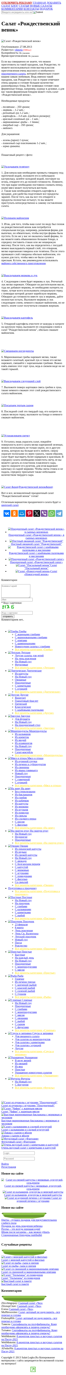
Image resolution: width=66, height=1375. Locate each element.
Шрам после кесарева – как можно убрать (25, 1232)
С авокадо (21, 861)
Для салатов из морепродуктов (32, 1039)
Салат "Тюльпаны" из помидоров (20, 1278)
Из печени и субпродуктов (30, 764)
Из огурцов (21, 809)
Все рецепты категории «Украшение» (37, 1075)
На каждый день (24, 957)
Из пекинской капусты (28, 848)
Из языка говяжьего (26, 770)
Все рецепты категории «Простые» (35, 972)
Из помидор (22, 812)
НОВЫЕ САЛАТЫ (41, 5)
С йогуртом (21, 1084)
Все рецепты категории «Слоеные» (35, 1030)
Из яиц (19, 1066)
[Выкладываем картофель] (17, 317)
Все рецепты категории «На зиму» (35, 827)
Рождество (21, 945)
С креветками (23, 685)
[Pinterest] (29, 513)
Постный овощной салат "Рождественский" (36, 544)
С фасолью (21, 824)
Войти (5, 1163)
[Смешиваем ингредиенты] (17, 351)
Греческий (21, 703)
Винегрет (20, 697)
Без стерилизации (25, 791)
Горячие (19, 978)
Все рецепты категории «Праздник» (36, 948)
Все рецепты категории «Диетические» (38, 691)
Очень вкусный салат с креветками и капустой (28, 1147)
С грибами (21, 906)
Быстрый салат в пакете (15, 1284)
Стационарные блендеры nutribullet (21, 1235)
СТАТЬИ (24, 5)
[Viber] (44, 513)
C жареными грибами (27, 634)
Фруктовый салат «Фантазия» (18, 1141)
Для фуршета (22, 719)
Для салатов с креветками (30, 1042)
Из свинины (22, 767)
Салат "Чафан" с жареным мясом (20, 1111)
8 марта (19, 927)
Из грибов (21, 797)
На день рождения (25, 658)
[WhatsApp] (51, 513)
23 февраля (21, 924)
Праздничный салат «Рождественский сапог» (36, 562)
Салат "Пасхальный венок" (40, 567)
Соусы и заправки (42, 1033)
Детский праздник (25, 936)
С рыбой (20, 915)
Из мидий (20, 740)
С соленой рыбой (25, 991)
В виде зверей (23, 1060)
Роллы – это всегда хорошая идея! (20, 1229)
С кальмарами (23, 909)
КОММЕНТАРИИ (12, 8)
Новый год (21, 773)
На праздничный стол (27, 725)
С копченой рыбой (26, 984)
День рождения (24, 930)
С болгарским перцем (27, 864)
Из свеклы (21, 815)
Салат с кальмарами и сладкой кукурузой (25, 1129)
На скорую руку (38, 830)
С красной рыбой (25, 988)
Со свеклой (21, 882)
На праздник (22, 903)
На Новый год (23, 661)
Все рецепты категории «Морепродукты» (39, 755)
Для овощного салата (27, 1036)
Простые (26, 951)
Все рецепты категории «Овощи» (34, 885)
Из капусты (21, 673)
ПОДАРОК (46, 8)
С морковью (22, 870)
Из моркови (21, 806)
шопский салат (9, 505)
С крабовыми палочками (29, 709)
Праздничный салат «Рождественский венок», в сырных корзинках (36, 536)
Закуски (25, 716)
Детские (25, 652)
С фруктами (22, 1027)
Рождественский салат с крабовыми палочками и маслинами (36, 555)
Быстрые (20, 954)
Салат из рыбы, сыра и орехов (18, 1266)
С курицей (21, 688)
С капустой (21, 867)
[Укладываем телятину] (15, 166)
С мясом (20, 969)
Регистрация (8, 1166)
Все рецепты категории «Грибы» (34, 649)
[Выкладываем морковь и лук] (19, 275)
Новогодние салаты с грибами (32, 646)
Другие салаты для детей (29, 655)
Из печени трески (25, 981)
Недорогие (21, 836)
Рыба (20, 975)
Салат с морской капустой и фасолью (23, 1259)
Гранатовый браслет (26, 700)
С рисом (20, 821)
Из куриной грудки (26, 761)
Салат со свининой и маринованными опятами (28, 1272)
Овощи (23, 845)
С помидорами (23, 876)
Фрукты (25, 1078)
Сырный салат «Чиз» (30, 1303)
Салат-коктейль (24, 752)
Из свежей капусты (26, 855)
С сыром (20, 1024)
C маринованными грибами (31, 637)
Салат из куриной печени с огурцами (39, 1199)
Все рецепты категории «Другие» (34, 713)
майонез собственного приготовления (23, 263)
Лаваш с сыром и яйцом (15, 1135)
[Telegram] (59, 513)
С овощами (21, 1018)
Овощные (20, 679)
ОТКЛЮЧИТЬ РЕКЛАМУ (16, 2)
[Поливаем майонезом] (15, 218)
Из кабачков (22, 800)
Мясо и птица (35, 758)
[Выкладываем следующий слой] (21, 381)
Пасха (18, 942)
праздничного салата (13, 73)
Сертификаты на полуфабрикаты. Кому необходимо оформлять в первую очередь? (29, 1326)
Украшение (31, 1057)
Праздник (28, 921)
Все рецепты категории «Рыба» (33, 997)
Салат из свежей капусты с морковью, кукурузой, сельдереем (33, 1187)
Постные (26, 897)
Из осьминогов (23, 743)
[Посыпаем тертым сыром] (17, 405)
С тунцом (20, 994)
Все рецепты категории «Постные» (35, 918)
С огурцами (22, 873)
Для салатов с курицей (28, 1045)
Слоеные (26, 1000)
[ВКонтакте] (7, 513)
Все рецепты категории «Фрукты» (35, 1087)
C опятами (21, 640)
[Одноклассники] (14, 513)
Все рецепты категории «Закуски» (35, 728)
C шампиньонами (25, 643)
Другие (23, 694)
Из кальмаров (23, 734)
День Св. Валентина (26, 933)
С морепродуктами (26, 966)
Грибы (22, 631)
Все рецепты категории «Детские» (35, 667)
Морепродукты (37, 731)
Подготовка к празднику (22, 888)
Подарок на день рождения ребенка (21, 1226)
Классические (23, 706)
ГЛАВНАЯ (39, 2)
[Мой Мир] (21, 513)
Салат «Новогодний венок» (40, 573)
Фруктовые (21, 664)
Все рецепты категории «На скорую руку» (39, 842)
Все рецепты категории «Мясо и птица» (38, 785)
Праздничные (23, 682)
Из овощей (21, 1063)
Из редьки (21, 852)
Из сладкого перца (25, 818)
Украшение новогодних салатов (33, 1072)
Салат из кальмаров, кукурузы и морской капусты (33, 1195)
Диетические (34, 670)
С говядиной (22, 779)
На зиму (25, 788)
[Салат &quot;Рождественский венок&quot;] (27, 487)
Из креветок (22, 737)
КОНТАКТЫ (31, 8)
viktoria (19, 49)
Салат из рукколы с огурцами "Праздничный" (28, 1105)
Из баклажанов (23, 794)
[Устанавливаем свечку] (15, 435)
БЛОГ (14, 5)
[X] (36, 513)
